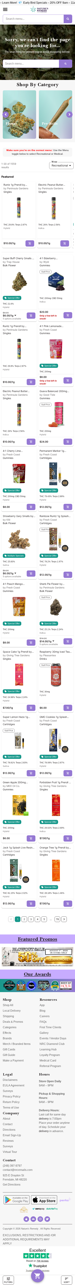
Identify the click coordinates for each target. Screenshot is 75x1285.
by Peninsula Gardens (15, 188)
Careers (45, 1016)
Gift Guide (9, 1055)
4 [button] (37, 919)
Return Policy (11, 1102)
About (6, 1118)
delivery (44, 1118)
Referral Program (50, 1066)
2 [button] (24, 919)
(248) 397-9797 (12, 1165)
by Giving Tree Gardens (16, 655)
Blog (42, 1010)
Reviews (8, 1140)
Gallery (44, 1032)
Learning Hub (48, 1049)
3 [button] (31, 919)
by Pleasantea (48, 655)
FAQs (43, 1021)
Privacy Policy (11, 1096)
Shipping (8, 1016)
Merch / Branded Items (17, 1043)
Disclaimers (10, 1079)
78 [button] (57, 919)
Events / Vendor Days (53, 1038)
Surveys (8, 1090)
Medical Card (48, 1060)
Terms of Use (11, 1107)
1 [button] (17, 919)
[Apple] (26, 1219)
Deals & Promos (13, 1021)
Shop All (8, 1005)
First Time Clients (50, 1027)
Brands (7, 1038)
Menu (54, 162)
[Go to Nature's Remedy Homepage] (39, 9)
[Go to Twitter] (47, 1219)
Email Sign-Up (12, 1135)
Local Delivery (12, 1010)
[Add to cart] (29, 243)
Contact (7, 1124)
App (42, 1005)
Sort (67, 1282)
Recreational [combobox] (60, 165)
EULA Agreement (13, 1085)
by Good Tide (47, 394)
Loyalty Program (50, 1055)
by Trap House (11, 261)
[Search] (68, 19)
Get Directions (11, 1184)
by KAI (6, 519)
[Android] (33, 1219)
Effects (7, 1032)
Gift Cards (9, 1049)
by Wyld (44, 261)
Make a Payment (13, 1060)
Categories (9, 1027)
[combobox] (10, 314)
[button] (5, 9)
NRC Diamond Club (52, 1043)
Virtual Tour (10, 1151)
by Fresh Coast (48, 329)
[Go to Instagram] (40, 1219)
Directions (9, 1129)
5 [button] (44, 919)
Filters (8, 1282)
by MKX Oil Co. (11, 785)
